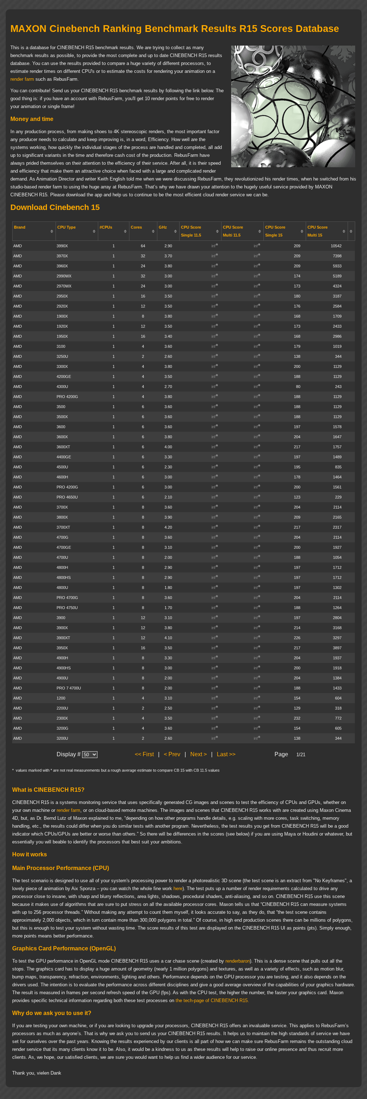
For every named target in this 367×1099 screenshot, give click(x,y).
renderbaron (237, 961)
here (177, 888)
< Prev (172, 754)
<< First (144, 754)
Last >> (226, 754)
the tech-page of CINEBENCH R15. (212, 1000)
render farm (22, 79)
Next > (198, 754)
